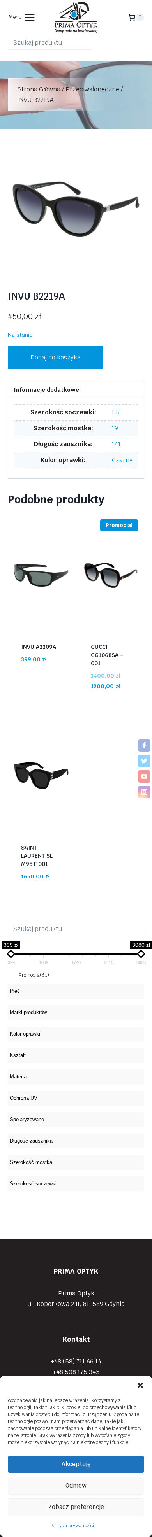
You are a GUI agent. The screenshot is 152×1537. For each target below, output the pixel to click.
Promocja (34, 975)
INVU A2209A (38, 646)
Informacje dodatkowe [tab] (46, 389)
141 (116, 444)
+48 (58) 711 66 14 (76, 1361)
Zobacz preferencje (76, 1507)
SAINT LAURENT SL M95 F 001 (37, 856)
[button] (140, 1385)
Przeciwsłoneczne (92, 89)
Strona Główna (38, 89)
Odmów (76, 1485)
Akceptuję (76, 1464)
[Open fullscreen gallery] (136, 269)
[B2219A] (76, 209)
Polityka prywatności (72, 1526)
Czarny (122, 460)
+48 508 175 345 (76, 1372)
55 (116, 412)
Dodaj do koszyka (55, 357)
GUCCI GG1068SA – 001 (107, 655)
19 (115, 428)
